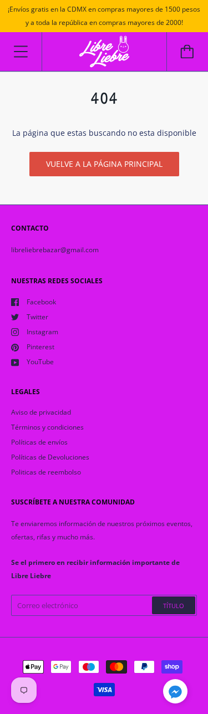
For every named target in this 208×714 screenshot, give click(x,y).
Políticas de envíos (39, 442)
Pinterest (40, 346)
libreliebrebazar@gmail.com (55, 249)
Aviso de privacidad (41, 412)
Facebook (41, 302)
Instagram (42, 331)
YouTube (40, 361)
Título (173, 605)
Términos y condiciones (47, 427)
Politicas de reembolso (46, 472)
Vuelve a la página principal (104, 164)
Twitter (37, 317)
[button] (175, 693)
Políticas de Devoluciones (50, 457)
